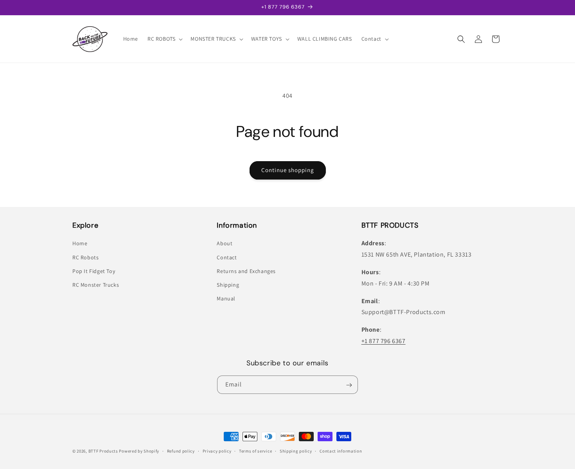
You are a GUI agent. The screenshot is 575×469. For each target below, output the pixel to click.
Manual (226, 298)
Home (79, 243)
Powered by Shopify (139, 451)
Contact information (341, 450)
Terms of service (255, 450)
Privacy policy (217, 450)
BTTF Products (103, 451)
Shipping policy (296, 450)
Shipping (228, 284)
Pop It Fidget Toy (93, 271)
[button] (164, 39)
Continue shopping (287, 170)
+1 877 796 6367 (383, 341)
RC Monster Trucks (95, 284)
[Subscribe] (349, 385)
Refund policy (181, 450)
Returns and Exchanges (246, 271)
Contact (227, 257)
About (224, 243)
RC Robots (85, 257)
